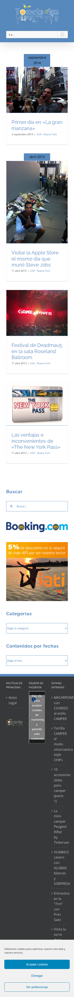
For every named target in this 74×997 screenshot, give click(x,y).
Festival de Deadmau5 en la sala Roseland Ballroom (37, 351)
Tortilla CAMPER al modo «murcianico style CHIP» (60, 744)
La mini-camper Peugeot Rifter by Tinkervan (60, 827)
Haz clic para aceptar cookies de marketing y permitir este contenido (37, 717)
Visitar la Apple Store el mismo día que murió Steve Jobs (35, 259)
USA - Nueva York (47, 134)
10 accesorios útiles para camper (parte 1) (60, 785)
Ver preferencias (37, 987)
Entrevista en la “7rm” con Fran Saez (60, 906)
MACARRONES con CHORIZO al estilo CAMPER (60, 708)
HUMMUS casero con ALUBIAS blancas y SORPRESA (60, 868)
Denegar (37, 975)
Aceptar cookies (37, 964)
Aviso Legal (13, 700)
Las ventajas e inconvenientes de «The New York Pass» (36, 441)
